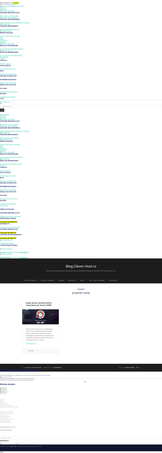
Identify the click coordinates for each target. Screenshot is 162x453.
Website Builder (5, 421)
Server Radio (4, 418)
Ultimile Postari (30, 280)
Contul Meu (13, 4)
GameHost (3, 41)
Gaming (61, 280)
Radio (2, 39)
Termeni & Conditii (6, 405)
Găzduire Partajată (6, 412)
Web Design (4, 57)
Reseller (2, 42)
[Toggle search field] (137, 280)
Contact (2, 399)
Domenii (3, 8)
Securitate (113, 280)
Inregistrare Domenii (7, 419)
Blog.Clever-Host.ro (81, 266)
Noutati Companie (47, 280)
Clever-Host (13, 446)
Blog (1, 401)
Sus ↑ (138, 367)
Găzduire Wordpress (7, 413)
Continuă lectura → (32, 343)
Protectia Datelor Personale (9, 407)
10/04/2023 (31, 351)
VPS (1, 38)
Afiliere (2, 402)
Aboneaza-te (4, 440)
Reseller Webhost (6, 422)
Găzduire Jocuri (5, 416)
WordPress (58, 367)
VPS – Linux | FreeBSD (97, 280)
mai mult (3, 394)
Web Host (72, 280)
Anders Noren (129, 367)
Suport (2, 58)
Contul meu (4, 404)
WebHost (3, 9)
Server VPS (4, 415)
